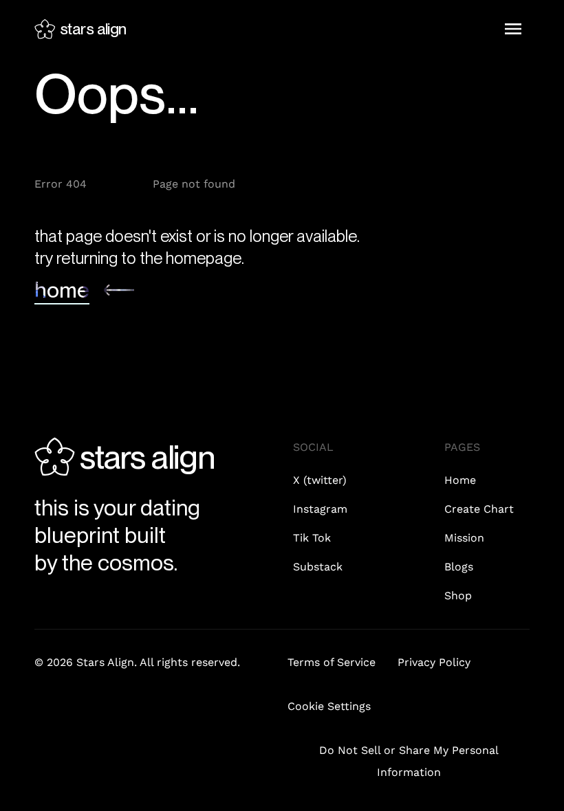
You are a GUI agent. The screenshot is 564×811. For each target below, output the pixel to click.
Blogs (458, 566)
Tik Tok (312, 537)
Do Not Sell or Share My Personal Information (409, 761)
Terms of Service (332, 662)
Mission (464, 537)
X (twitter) (320, 480)
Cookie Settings (329, 706)
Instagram (320, 508)
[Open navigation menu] (513, 28)
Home (460, 480)
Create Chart (479, 508)
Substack (318, 566)
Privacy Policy (434, 662)
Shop (458, 595)
